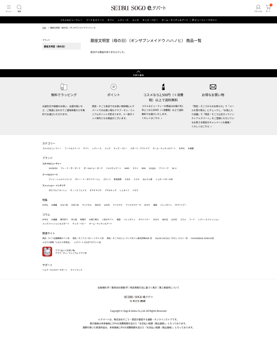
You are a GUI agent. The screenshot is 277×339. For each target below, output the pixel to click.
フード (192, 219)
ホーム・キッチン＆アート (175, 19)
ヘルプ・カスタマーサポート (54, 270)
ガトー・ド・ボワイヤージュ (87, 179)
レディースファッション (208, 219)
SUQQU (152, 168)
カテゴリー (48, 143)
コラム (46, 214)
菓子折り (64, 219)
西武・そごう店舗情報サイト (54, 238)
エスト (135, 168)
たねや (127, 179)
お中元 (182, 148)
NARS (126, 168)
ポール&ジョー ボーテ (93, 168)
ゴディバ (107, 179)
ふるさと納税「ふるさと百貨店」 (56, 242)
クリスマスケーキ (133, 204)
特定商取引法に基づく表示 (143, 287)
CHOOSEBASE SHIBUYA (201, 238)
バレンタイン (166, 204)
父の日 (107, 204)
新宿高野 (118, 179)
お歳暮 (191, 148)
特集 (44, 200)
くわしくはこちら (151, 118)
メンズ (135, 19)
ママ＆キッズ (110, 190)
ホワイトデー (181, 204)
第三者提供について (169, 287)
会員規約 (102, 287)
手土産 (74, 219)
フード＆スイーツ (95, 19)
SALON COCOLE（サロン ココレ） (170, 238)
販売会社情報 (118, 287)
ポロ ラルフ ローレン (58, 190)
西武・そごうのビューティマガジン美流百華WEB (128, 238)
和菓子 (83, 219)
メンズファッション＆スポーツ (55, 223)
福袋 (155, 204)
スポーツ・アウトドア (140, 148)
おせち (147, 204)
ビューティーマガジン (206, 19)
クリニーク (164, 168)
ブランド (47, 158)
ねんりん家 (147, 179)
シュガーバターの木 (164, 179)
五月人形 (75, 204)
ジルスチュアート (113, 168)
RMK (144, 168)
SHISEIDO (53, 168)
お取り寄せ (94, 219)
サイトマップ (76, 270)
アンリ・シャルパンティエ (60, 179)
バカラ (135, 190)
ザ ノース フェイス (78, 190)
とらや (136, 179)
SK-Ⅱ (174, 168)
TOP (44, 28)
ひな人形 (64, 204)
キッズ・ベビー (150, 19)
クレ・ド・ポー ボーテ (70, 168)
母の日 (98, 204)
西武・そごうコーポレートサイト (87, 238)
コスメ (183, 219)
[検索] (19, 8)
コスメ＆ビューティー (71, 19)
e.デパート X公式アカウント (86, 242)
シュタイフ (124, 190)
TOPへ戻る (138, 75)
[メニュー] (9, 8)
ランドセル (87, 204)
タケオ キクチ (96, 190)
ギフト (110, 19)
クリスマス (117, 204)
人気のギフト (107, 219)
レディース (123, 19)
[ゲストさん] (258, 8)
